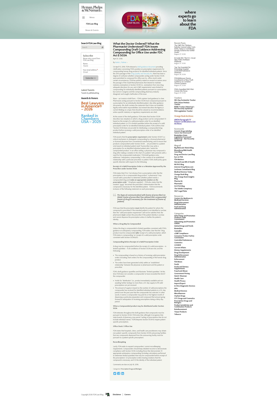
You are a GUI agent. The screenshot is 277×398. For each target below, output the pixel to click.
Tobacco (177, 314)
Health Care (179, 278)
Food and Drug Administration (180, 208)
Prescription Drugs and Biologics (183, 302)
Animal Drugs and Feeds (183, 226)
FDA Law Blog (92, 24)
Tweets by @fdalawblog (90, 93)
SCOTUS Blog (179, 186)
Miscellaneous (179, 293)
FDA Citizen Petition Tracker (181, 103)
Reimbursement (180, 309)
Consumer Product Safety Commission (184, 237)
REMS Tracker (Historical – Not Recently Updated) (184, 108)
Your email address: (90, 70)
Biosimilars (178, 228)
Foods (176, 264)
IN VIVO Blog (179, 164)
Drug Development (181, 253)
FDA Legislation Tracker (183, 111)
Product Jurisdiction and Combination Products (183, 306)
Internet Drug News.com (183, 167)
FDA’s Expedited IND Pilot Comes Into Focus (184, 90)
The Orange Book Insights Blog (184, 178)
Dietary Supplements (182, 250)
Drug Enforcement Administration (181, 203)
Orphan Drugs (179, 296)
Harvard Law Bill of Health (184, 162)
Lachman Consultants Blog (184, 169)
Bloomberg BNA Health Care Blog (183, 151)
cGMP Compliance (181, 233)
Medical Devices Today (183, 172)
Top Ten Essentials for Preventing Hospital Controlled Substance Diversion (182, 70)
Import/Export (179, 283)
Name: (85, 64)
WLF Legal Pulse (180, 191)
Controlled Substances (183, 240)
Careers (127, 395)
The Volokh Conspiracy (183, 189)
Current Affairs (180, 248)
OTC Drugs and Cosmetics (184, 298)
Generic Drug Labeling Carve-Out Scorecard (183, 132)
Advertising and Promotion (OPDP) (184, 222)
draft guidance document (146, 67)
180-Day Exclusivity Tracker (185, 100)
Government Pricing (182, 273)
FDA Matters (179, 159)
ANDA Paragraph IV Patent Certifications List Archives (185, 122)
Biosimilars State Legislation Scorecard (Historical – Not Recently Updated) (184, 138)
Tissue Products (180, 312)
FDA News (178, 262)
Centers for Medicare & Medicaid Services (183, 199)
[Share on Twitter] (114, 373)
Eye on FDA (178, 157)
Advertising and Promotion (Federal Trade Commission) (184, 217)
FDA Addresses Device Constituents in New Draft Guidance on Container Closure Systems (183, 80)
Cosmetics (178, 243)
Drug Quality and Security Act (141, 74)
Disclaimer (117, 395)
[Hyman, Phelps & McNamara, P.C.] (92, 11)
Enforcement (179, 259)
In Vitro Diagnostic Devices (184, 286)
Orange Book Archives (183, 116)
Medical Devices (180, 291)
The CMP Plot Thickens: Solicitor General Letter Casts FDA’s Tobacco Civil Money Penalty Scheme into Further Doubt (184, 48)
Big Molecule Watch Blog (184, 148)
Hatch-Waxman (180, 276)
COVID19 (177, 245)
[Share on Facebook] (118, 373)
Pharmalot (178, 184)
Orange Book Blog (181, 174)
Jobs (176, 288)
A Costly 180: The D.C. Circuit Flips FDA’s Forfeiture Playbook (184, 59)
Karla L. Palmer (120, 62)
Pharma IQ (178, 181)
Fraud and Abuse (181, 271)
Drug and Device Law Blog (184, 154)
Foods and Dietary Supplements (181, 267)
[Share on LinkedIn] (122, 373)
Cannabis (178, 231)
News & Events (92, 30)
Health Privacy (179, 281)
